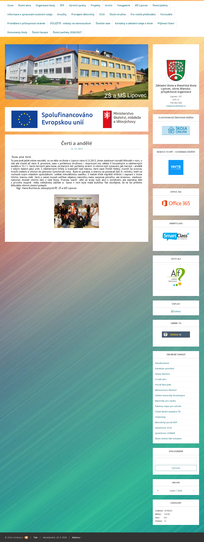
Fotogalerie (123, 5)
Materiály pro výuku (165, 400)
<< (158, 490)
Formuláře (166, 14)
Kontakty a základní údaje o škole (134, 23)
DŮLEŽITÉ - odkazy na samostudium (70, 23)
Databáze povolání (164, 368)
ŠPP (62, 5)
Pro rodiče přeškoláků (143, 14)
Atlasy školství (162, 373)
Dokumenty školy (17, 32)
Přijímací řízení (166, 23)
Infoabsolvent (162, 363)
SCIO (102, 14)
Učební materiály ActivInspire (170, 395)
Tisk (35, 537)
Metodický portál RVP (166, 422)
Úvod (10, 5)
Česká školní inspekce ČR (168, 411)
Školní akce (24, 5)
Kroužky (62, 14)
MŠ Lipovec (141, 5)
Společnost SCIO (163, 427)
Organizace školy (45, 5)
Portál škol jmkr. (163, 384)
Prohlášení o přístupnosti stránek (26, 23)
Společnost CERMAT (165, 433)
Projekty (95, 5)
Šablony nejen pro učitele (168, 406)
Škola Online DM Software (168, 438)
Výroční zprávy (77, 5)
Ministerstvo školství (166, 390)
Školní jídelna (160, 5)
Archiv (108, 5)
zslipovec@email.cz (176, 105)
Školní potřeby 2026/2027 (67, 32)
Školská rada (103, 23)
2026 (179, 490)
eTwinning (160, 417)
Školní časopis (40, 32)
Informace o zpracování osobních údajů (29, 14)
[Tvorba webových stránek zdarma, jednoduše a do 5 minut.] (26, 537)
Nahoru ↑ (77, 537)
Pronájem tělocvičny (83, 14)
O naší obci (160, 379)
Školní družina (118, 14)
